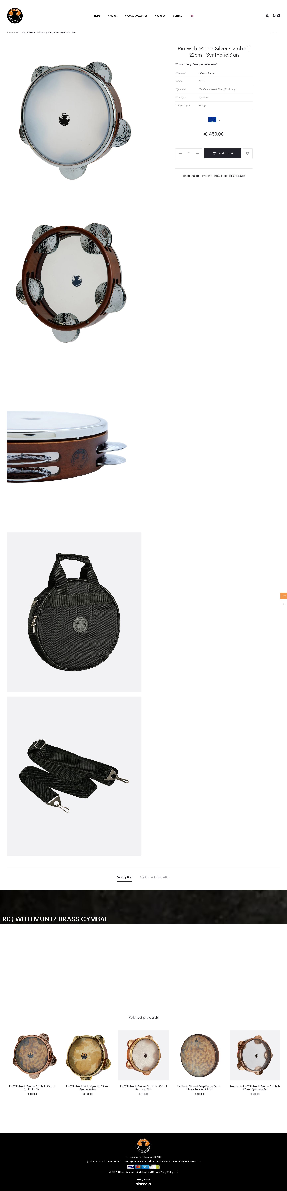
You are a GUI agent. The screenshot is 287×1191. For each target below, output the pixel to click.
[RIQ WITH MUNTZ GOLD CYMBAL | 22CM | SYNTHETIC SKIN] (272, 32)
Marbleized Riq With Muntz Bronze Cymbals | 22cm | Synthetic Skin (255, 1088)
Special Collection (223, 176)
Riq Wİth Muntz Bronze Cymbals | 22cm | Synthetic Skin (143, 1088)
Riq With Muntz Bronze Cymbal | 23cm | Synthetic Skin (32, 1088)
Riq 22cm (240, 176)
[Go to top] (282, 1155)
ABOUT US (160, 15)
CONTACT (178, 15)
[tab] (125, 877)
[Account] (267, 15)
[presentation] (9, 1055)
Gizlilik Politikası (117, 1172)
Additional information (155, 877)
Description (124, 877)
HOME (97, 15)
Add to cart (225, 153)
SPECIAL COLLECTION (136, 15)
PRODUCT (113, 15)
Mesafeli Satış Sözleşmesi (165, 1172)
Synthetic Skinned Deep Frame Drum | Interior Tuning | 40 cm (199, 1088)
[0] (274, 15)
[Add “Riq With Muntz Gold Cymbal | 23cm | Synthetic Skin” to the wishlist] (109, 1034)
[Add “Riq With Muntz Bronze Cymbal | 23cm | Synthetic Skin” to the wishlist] (53, 1034)
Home (10, 32)
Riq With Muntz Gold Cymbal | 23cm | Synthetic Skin (87, 1088)
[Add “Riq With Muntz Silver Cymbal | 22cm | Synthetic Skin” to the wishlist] (248, 153)
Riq (17, 32)
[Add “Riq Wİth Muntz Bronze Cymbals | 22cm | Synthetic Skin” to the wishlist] (165, 1034)
